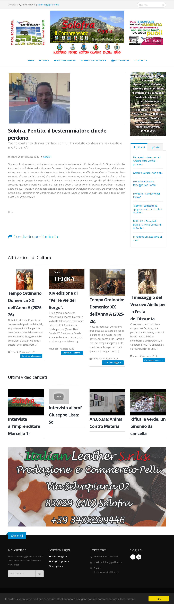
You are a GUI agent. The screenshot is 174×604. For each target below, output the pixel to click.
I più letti (140, 147)
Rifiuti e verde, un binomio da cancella (148, 426)
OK (159, 599)
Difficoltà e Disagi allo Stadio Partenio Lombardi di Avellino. (147, 225)
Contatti (139, 60)
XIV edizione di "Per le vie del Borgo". (63, 300)
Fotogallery (121, 60)
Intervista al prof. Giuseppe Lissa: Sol (66, 415)
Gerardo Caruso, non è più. (148, 172)
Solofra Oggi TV (66, 60)
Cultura (46, 156)
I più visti (155, 147)
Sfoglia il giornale (94, 60)
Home (31, 60)
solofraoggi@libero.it (48, 4)
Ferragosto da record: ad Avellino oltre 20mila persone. (146, 161)
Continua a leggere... (31, 356)
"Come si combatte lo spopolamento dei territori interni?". (147, 209)
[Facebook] (132, 557)
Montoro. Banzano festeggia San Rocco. (144, 183)
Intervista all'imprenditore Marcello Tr (24, 426)
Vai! (39, 573)
